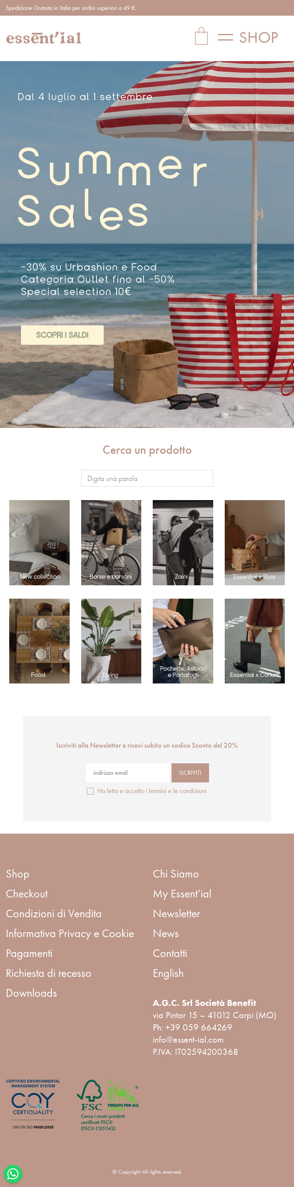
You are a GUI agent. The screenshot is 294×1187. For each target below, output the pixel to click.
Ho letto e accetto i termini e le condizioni (152, 790)
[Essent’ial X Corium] (255, 641)
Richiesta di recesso (48, 973)
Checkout (26, 893)
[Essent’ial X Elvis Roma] (255, 542)
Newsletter (176, 913)
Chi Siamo (176, 873)
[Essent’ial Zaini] (183, 542)
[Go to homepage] (44, 38)
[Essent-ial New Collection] (39, 542)
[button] (253, 37)
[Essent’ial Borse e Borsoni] (111, 542)
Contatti (170, 953)
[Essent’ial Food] (39, 641)
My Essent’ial (182, 893)
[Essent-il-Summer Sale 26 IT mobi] (147, 244)
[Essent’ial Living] (111, 641)
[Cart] (201, 37)
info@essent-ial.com (188, 1039)
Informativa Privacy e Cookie (70, 933)
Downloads (31, 993)
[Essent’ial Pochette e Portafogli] (183, 641)
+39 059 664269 (198, 1027)
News (166, 933)
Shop (17, 873)
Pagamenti (29, 953)
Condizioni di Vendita (54, 913)
